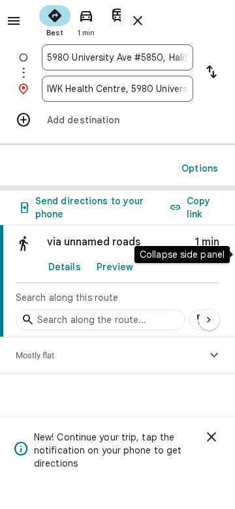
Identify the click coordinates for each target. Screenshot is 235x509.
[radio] (54, 20)
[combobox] (117, 57)
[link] (117, 281)
